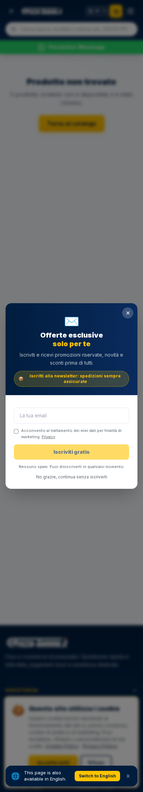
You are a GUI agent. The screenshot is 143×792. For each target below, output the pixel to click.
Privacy (48, 436)
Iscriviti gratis (71, 452)
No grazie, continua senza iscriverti (71, 476)
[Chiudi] (128, 776)
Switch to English (97, 775)
